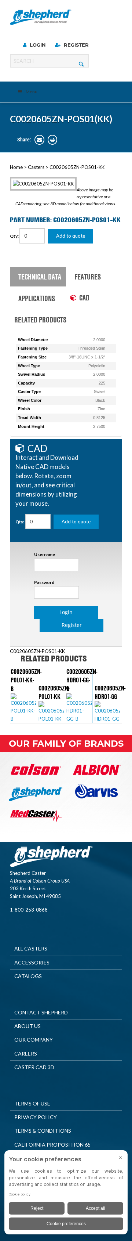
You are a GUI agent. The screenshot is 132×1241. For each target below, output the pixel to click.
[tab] (38, 277)
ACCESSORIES (32, 962)
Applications (36, 298)
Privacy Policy (35, 1117)
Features (87, 276)
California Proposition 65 (52, 1144)
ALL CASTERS (30, 948)
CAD (84, 297)
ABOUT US (27, 1026)
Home (16, 167)
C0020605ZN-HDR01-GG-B (81, 680)
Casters (36, 167)
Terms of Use (32, 1103)
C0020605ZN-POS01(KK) (61, 118)
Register (75, 45)
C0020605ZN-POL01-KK (53, 692)
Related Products (40, 319)
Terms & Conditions (42, 1131)
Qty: (14, 236)
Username (44, 554)
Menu (31, 91)
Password (44, 582)
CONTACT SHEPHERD (41, 1012)
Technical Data (39, 276)
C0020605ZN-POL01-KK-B (26, 680)
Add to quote (70, 236)
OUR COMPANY (33, 1039)
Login (37, 45)
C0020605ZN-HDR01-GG (110, 692)
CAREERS (25, 1053)
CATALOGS (28, 976)
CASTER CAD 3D (34, 1067)
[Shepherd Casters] (41, 17)
